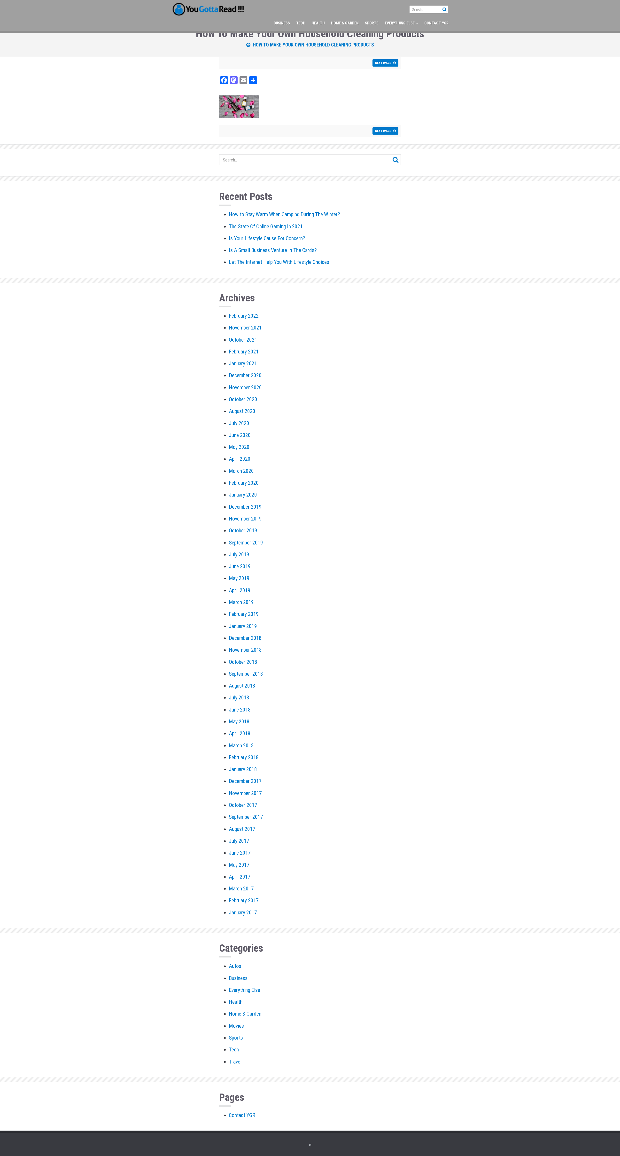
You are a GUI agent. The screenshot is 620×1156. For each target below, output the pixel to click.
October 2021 (243, 340)
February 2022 (244, 316)
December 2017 (245, 781)
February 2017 (244, 900)
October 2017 (243, 805)
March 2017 (241, 889)
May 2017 (239, 865)
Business (282, 23)
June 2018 (240, 710)
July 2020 (239, 423)
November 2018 (245, 650)
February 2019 (244, 614)
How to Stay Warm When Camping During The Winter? (284, 214)
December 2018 (245, 638)
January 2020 (243, 495)
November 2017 (245, 793)
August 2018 (242, 686)
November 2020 (245, 387)
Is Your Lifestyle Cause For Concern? (267, 238)
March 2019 (241, 602)
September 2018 (246, 674)
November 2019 (245, 519)
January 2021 (243, 363)
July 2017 (239, 841)
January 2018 (243, 769)
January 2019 (243, 626)
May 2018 (239, 722)
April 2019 (239, 590)
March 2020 (241, 471)
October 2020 (243, 399)
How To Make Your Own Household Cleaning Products (312, 45)
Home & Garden (345, 23)
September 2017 (246, 817)
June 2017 (240, 853)
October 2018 (243, 662)
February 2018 (244, 757)
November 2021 (245, 328)
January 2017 (243, 913)
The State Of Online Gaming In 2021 (266, 226)
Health (318, 23)
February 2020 (244, 483)
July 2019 (239, 554)
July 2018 (239, 698)
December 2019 (245, 507)
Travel (235, 1062)
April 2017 (239, 877)
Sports (372, 23)
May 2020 (239, 447)
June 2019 (240, 566)
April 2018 (239, 733)
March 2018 (241, 746)
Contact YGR (436, 23)
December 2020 (245, 375)
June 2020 (240, 435)
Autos (235, 966)
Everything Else (400, 23)
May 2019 (239, 578)
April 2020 (239, 459)
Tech (300, 23)
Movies (236, 1026)
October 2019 (243, 531)
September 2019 (246, 543)
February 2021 (244, 352)
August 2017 (242, 829)
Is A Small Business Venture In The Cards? (273, 250)
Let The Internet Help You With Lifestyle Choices (279, 262)
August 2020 (242, 411)
